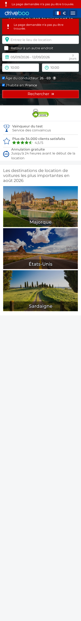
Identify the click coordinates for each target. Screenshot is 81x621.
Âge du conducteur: (28, 78)
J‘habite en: (21, 85)
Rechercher (39, 94)
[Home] (17, 13)
